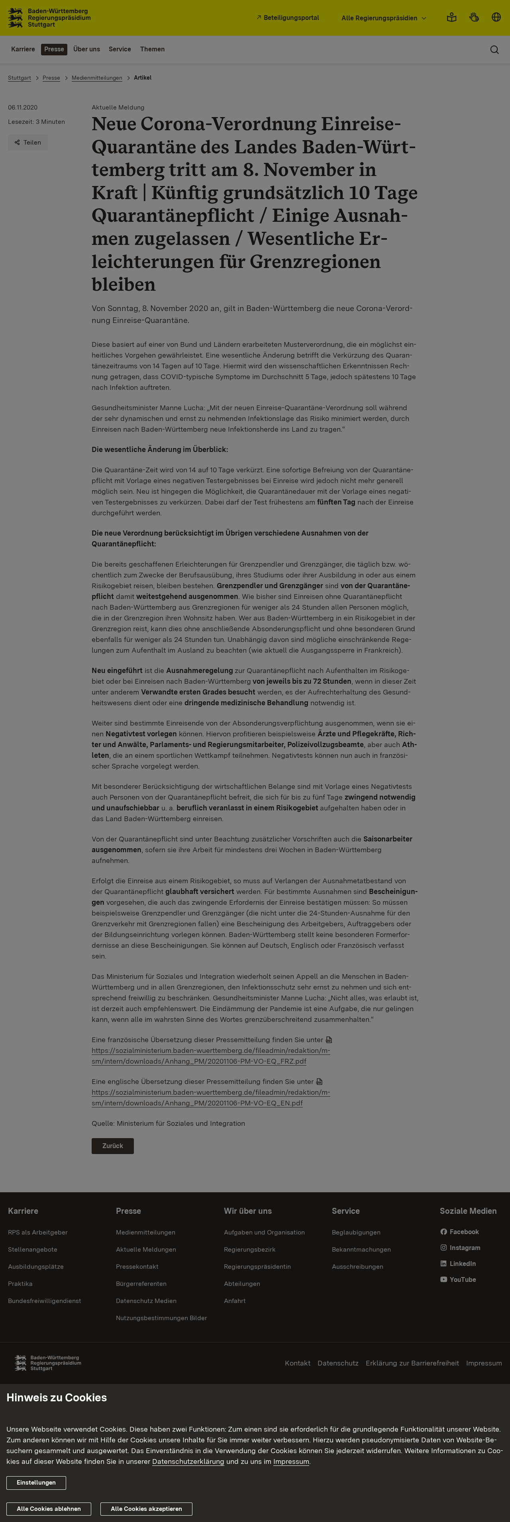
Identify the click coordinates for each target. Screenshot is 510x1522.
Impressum (291, 1461)
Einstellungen (36, 1482)
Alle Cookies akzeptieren (146, 1508)
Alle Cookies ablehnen (49, 1508)
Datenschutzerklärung (188, 1461)
